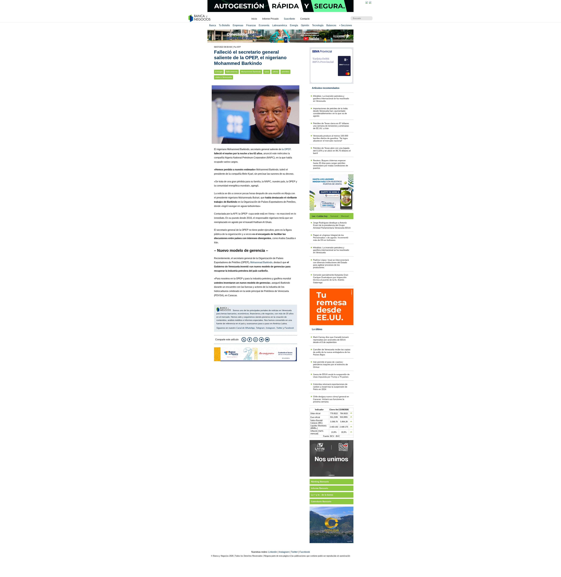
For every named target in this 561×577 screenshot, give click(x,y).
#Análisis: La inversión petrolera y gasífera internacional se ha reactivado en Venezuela (331, 98)
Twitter (279, 328)
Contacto (305, 19)
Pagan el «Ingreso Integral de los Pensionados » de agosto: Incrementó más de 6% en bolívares (330, 237)
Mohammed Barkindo (251, 72)
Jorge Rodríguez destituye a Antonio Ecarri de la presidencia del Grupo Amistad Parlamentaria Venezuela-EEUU (332, 225)
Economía (264, 25)
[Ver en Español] (370, 2)
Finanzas (251, 25)
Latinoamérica (279, 25)
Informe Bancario (319, 488)
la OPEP (286, 149)
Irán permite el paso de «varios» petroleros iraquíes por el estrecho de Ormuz (330, 364)
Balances (331, 25)
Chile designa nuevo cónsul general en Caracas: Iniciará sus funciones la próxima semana (331, 399)
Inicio (254, 19)
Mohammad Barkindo (261, 262)
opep (266, 72)
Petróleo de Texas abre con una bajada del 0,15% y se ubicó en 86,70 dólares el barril (332, 150)
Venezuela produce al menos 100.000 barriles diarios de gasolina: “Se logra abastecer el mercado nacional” (330, 138)
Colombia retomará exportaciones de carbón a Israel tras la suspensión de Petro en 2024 (330, 386)
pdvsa (275, 72)
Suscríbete (289, 19)
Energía (294, 25)
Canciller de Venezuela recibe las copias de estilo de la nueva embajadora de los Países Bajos (331, 352)
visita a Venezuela (223, 77)
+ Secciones (345, 25)
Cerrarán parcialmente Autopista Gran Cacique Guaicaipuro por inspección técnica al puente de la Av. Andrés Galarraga (330, 279)
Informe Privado (270, 19)
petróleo (285, 72)
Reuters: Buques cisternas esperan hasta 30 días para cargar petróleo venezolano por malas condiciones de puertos (330, 164)
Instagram (270, 328)
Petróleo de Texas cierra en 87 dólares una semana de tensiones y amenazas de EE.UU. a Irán (331, 126)
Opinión (305, 25)
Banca (212, 25)
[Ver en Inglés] (367, 2)
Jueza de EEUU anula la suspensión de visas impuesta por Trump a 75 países (331, 375)
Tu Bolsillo (224, 25)
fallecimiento (232, 72)
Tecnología (317, 25)
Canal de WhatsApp (245, 328)
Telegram (260, 328)
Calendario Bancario (321, 501)
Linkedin (273, 552)
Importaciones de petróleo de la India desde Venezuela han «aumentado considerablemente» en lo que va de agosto (330, 112)
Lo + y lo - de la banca (322, 495)
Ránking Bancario (320, 481)
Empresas (238, 25)
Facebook (289, 328)
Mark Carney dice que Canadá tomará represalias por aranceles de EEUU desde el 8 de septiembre (331, 339)
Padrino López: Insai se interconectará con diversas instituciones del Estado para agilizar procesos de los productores (331, 264)
